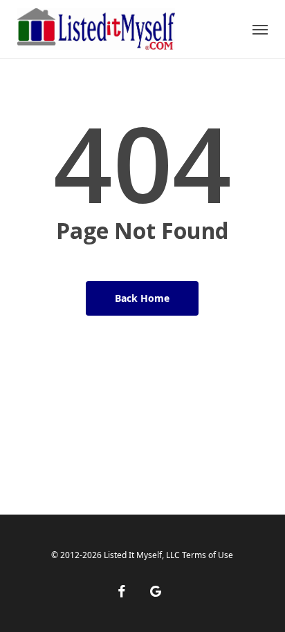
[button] (260, 29)
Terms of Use (207, 555)
